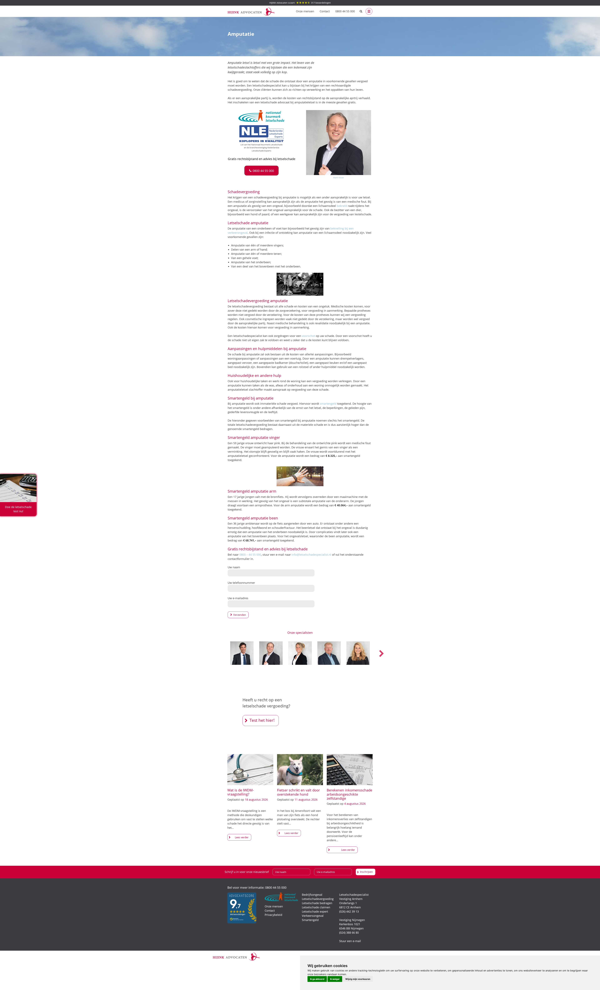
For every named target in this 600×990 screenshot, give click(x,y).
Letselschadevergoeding (318, 899)
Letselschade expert (315, 911)
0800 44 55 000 (345, 11)
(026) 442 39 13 (349, 911)
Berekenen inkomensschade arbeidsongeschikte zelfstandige (349, 794)
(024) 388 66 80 (349, 932)
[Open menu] (369, 11)
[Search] (361, 11)
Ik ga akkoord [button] (317, 979)
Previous (218, 653)
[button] (261, 170)
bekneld (342, 206)
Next (381, 653)
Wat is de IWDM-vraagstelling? (240, 792)
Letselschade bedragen (317, 903)
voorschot (308, 336)
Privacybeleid (273, 915)
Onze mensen (305, 11)
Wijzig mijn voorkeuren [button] (357, 979)
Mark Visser (338, 177)
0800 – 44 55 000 (250, 554)
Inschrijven (366, 872)
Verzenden (239, 615)
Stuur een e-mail (350, 941)
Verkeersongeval (313, 916)
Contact (325, 11)
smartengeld (328, 403)
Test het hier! (262, 720)
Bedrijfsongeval (312, 894)
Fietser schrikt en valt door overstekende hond (298, 792)
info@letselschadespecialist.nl (311, 554)
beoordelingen (300, 2)
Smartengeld (310, 920)
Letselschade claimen (316, 907)
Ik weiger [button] (335, 979)
